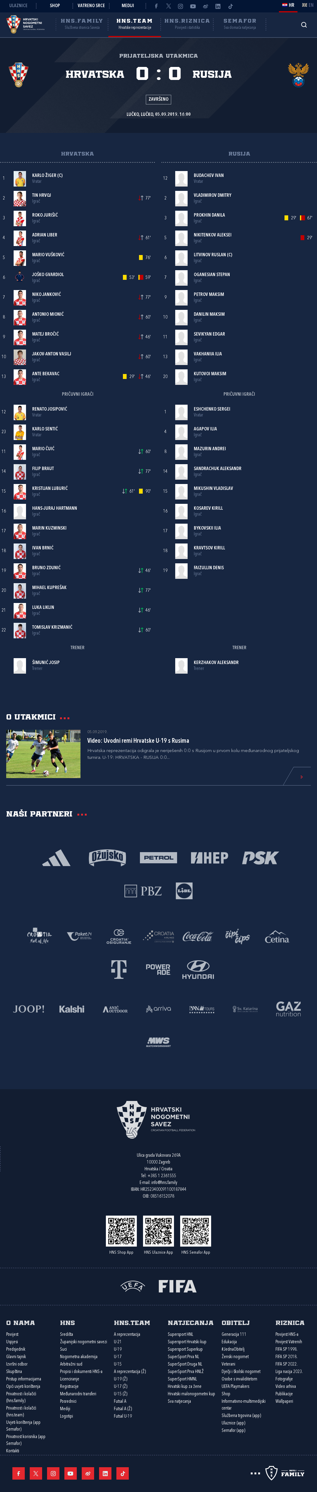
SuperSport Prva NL (183, 1357)
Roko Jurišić (45, 215)
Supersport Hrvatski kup (187, 1342)
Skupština (14, 1372)
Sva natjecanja (179, 1401)
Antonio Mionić (48, 314)
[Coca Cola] (198, 936)
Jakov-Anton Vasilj (51, 354)
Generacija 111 (234, 1334)
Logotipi (66, 1416)
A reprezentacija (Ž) (130, 1372)
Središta (66, 1334)
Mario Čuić (43, 449)
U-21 (118, 1342)
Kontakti (12, 1451)
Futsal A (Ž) (123, 1409)
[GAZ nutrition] (288, 1008)
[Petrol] (158, 857)
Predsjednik (15, 1349)
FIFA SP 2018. (286, 1357)
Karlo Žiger (44, 176)
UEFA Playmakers (235, 1386)
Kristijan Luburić (50, 488)
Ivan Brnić (43, 548)
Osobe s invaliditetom (239, 1379)
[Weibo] (205, 6)
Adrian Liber (44, 235)
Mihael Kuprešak (49, 588)
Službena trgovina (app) (241, 1416)
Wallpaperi (284, 1401)
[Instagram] (181, 6)
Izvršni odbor (17, 1364)
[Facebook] (156, 6)
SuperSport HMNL (182, 1379)
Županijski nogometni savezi (83, 1342)
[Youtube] (193, 6)
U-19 (118, 1349)
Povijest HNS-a (287, 1334)
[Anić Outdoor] (115, 1008)
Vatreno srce (91, 6)
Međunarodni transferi (78, 1394)
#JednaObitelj (233, 1349)
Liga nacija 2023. (289, 1372)
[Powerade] (158, 969)
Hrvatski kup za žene (185, 1386)
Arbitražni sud (71, 1364)
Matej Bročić (45, 334)
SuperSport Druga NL (185, 1364)
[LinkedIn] (218, 6)
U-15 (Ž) (120, 1394)
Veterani (228, 1364)
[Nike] (56, 857)
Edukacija (229, 1342)
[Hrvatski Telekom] (119, 969)
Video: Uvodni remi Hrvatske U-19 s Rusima (138, 741)
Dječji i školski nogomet (241, 1372)
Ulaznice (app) (233, 1423)
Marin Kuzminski (49, 528)
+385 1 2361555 (161, 1176)
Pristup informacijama (23, 1379)
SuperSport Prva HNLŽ (186, 1372)
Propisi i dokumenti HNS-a (81, 1372)
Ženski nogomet (235, 1357)
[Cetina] (277, 936)
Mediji (128, 6)
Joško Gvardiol (48, 275)
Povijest (12, 1334)
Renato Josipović (49, 409)
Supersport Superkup (185, 1349)
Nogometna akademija (79, 1357)
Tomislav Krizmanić (52, 627)
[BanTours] (202, 1008)
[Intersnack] (238, 936)
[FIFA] (178, 1285)
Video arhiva (286, 1386)
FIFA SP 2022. (286, 1364)
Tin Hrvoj (41, 195)
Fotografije (284, 1379)
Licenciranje (69, 1379)
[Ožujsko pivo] (107, 857)
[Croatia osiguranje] (119, 936)
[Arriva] (158, 1008)
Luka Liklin (43, 607)
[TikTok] (230, 6)
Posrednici (68, 1401)
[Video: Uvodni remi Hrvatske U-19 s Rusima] (43, 754)
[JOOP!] (28, 1008)
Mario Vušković (48, 255)
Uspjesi (12, 1342)
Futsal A (120, 1401)
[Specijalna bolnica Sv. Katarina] (245, 1008)
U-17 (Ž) (120, 1386)
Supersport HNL (180, 1334)
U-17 (118, 1357)
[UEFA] (132, 1285)
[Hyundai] (198, 969)
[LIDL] (184, 890)
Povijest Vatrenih (289, 1342)
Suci (63, 1349)
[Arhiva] (304, 25)
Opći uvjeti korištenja (23, 1386)
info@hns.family (164, 1183)
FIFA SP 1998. (286, 1349)
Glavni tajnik (16, 1357)
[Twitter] (168, 6)
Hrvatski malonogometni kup (191, 1394)
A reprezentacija (127, 1334)
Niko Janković (46, 295)
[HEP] (209, 857)
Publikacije (284, 1394)
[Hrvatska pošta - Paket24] (79, 936)
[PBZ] (143, 890)
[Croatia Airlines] (158, 936)
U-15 (118, 1364)
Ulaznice (18, 6)
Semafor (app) (233, 1430)
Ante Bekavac (45, 374)
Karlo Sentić (45, 429)
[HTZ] (39, 936)
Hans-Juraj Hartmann (54, 508)
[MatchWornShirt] (158, 1041)
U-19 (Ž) (120, 1379)
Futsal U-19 (123, 1416)
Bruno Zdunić (46, 568)
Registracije (69, 1386)
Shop (55, 6)
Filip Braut (43, 469)
